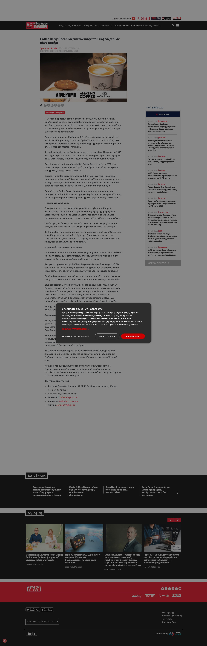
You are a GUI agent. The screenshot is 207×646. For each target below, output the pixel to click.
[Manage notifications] (5, 641)
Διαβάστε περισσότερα (128, 324)
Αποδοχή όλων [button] (133, 336)
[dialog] (103, 323)
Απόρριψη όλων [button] (107, 336)
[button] (103, 329)
